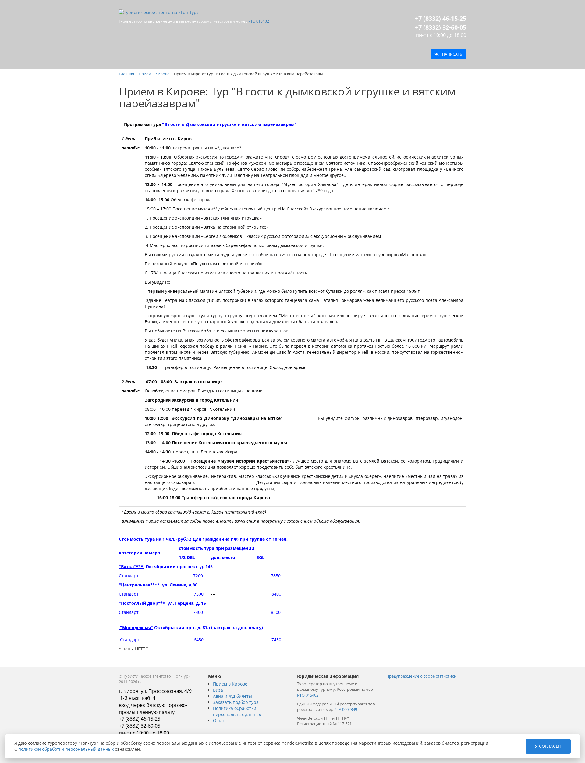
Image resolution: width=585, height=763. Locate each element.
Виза (218, 690)
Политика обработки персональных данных (237, 711)
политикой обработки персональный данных (66, 749)
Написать (452, 54)
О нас (219, 720)
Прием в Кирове (230, 684)
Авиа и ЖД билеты (232, 696)
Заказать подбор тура (236, 702)
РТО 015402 (258, 21)
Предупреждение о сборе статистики (421, 676)
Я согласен (548, 746)
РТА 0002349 (345, 709)
